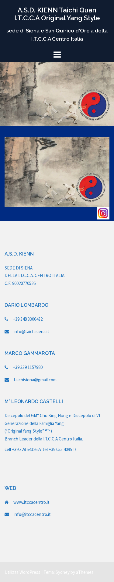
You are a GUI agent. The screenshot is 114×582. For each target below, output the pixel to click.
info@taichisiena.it (31, 331)
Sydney (63, 572)
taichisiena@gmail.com (35, 380)
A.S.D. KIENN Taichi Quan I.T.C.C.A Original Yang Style (57, 14)
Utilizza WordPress (22, 572)
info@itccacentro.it (32, 514)
